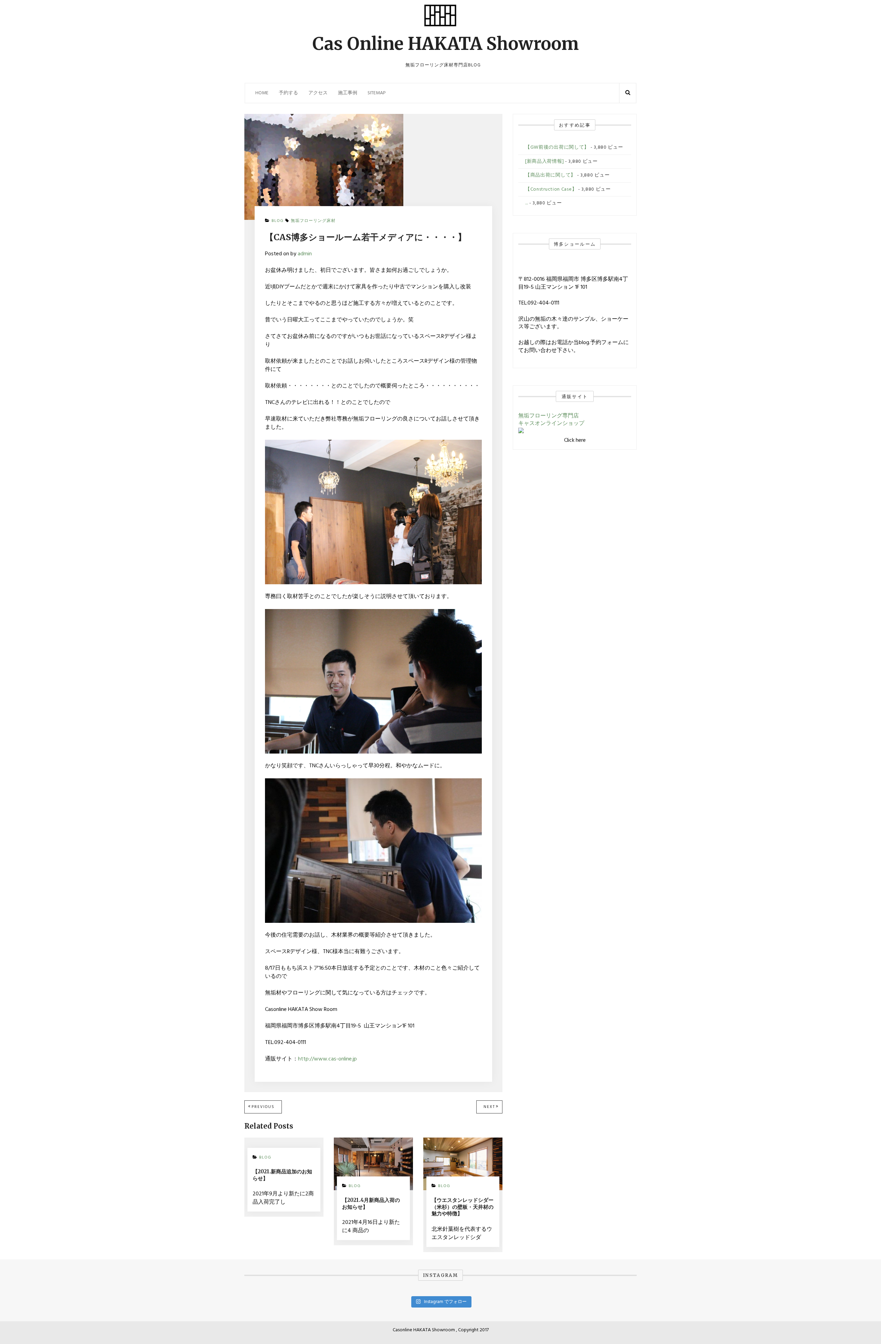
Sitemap (377, 93)
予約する (288, 93)
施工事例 (347, 93)
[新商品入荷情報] (544, 162)
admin (305, 253)
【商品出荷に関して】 (550, 175)
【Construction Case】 (551, 189)
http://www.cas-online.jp (327, 1059)
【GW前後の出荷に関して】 (557, 147)
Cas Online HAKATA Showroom (445, 44)
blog (278, 220)
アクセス (318, 93)
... (526, 203)
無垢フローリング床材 (313, 220)
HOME (261, 93)
